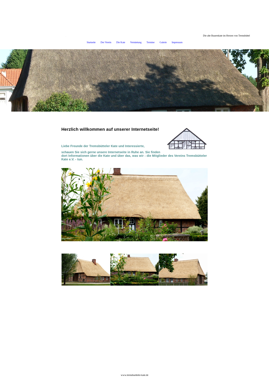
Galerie (163, 42)
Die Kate (120, 42)
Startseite (91, 42)
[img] (134, 15)
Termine (150, 42)
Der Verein (106, 42)
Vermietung (136, 42)
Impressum (177, 42)
